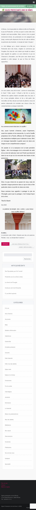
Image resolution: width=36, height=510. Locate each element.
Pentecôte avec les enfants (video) (14, 277)
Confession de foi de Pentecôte (13, 288)
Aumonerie (7, 319)
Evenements (8, 380)
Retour (5, 244)
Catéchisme (8, 336)
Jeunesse (7, 397)
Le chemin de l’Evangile (11, 282)
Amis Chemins (8, 313)
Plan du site (4, 483)
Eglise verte (8, 369)
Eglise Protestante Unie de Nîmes (16, 11)
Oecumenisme (8, 436)
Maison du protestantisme (11, 414)
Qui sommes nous (9, 453)
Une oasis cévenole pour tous (20, 244)
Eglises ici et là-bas (10, 375)
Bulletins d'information (10, 330)
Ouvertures (8, 442)
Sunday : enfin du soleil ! (26, 247)
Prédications (8, 447)
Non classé (8, 430)
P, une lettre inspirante (10, 293)
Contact (3, 485)
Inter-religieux (8, 391)
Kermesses (8, 403)
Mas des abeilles (9, 419)
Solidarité (7, 458)
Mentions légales (5, 487)
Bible (6, 325)
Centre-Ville (8, 341)
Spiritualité (7, 464)
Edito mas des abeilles (11, 364)
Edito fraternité (8, 358)
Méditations (8, 425)
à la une (7, 308)
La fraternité (8, 408)
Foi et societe (8, 386)
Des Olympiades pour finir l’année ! (14, 271)
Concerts (7, 352)
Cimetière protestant (10, 347)
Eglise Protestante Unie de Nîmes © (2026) (11, 506)
